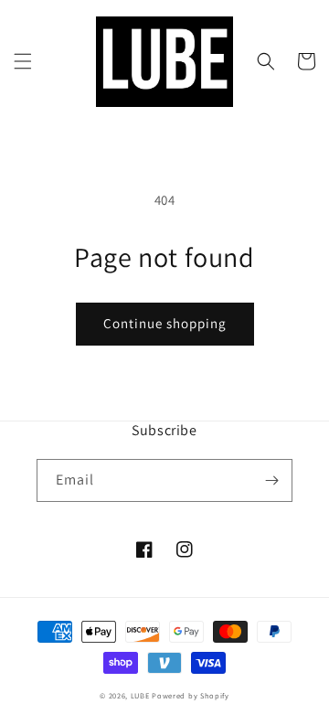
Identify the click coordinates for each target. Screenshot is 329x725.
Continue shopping (165, 323)
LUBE (140, 695)
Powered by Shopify (190, 695)
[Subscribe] (271, 480)
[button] (23, 61)
